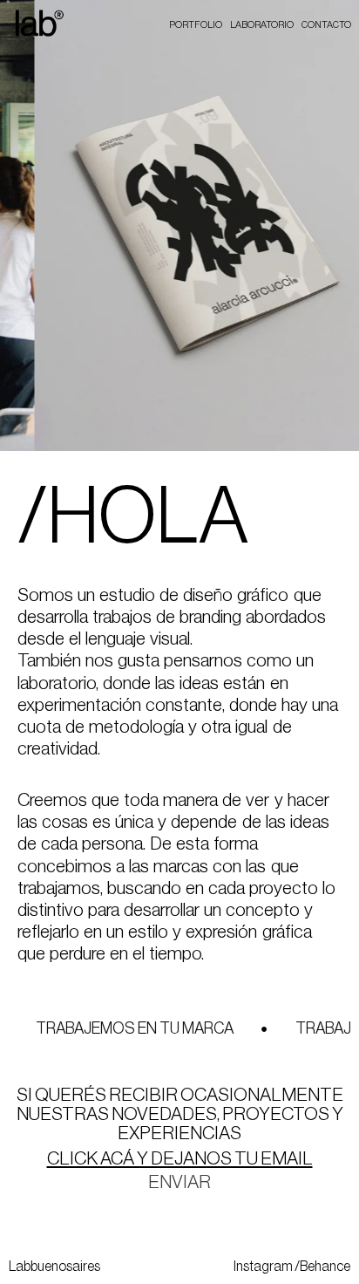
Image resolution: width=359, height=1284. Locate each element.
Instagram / (267, 1267)
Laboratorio (262, 25)
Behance (325, 1267)
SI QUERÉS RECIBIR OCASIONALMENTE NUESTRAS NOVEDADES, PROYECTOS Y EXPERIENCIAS (180, 1114)
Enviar (179, 1182)
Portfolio (195, 25)
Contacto (326, 25)
